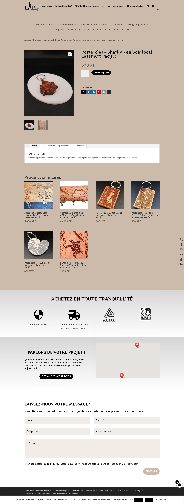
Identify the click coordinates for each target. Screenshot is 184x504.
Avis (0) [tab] (80, 146)
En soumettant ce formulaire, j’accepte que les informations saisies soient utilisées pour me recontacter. (83, 463)
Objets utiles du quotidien (46, 40)
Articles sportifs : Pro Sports (65, 493)
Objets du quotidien (66, 29)
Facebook (88, 92)
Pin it (99, 92)
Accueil (27, 40)
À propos (47, 6)
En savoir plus (161, 499)
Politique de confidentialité (85, 490)
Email (104, 92)
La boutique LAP (63, 6)
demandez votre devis (56, 376)
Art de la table (43, 24)
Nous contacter (135, 6)
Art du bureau (65, 24)
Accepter (138, 500)
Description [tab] (32, 146)
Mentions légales (62, 490)
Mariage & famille (135, 24)
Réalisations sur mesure (88, 6)
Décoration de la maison (93, 24)
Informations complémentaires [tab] (57, 146)
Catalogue (138, 490)
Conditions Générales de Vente (37, 490)
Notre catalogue (115, 6)
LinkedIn (93, 92)
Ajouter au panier (101, 72)
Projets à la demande (95, 29)
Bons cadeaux (121, 29)
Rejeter (149, 500)
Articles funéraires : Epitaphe (37, 493)
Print (109, 92)
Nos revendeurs (106, 490)
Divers (116, 24)
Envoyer (151, 471)
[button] (70, 54)
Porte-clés (66, 40)
